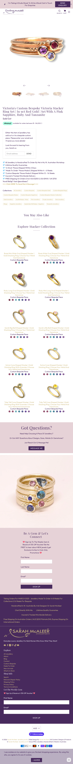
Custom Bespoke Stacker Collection (50, 195)
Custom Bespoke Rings (60, 190)
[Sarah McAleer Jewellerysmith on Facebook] (7, 646)
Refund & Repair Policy (12, 680)
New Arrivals (8, 668)
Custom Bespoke (29, 190)
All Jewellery (17, 190)
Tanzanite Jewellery (53, 204)
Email (23, 576)
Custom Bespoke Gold (43, 190)
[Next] (48, 85)
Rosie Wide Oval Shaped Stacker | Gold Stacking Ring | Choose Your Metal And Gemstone (53, 255)
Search (6, 677)
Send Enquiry (62, 4)
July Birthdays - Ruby (22, 199)
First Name (25, 557)
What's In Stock (9, 671)
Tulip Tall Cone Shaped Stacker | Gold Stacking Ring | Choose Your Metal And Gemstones (54, 404)
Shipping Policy (9, 682)
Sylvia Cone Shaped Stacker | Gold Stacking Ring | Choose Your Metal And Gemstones (54, 367)
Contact (7, 661)
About (6, 656)
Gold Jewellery (8, 199)
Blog (5, 659)
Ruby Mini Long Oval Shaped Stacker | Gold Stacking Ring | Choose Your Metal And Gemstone (53, 292)
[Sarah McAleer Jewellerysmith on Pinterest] (13, 646)
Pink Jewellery (35, 199)
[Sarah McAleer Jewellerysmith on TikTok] (15, 646)
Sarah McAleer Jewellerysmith (17, 739)
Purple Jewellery (48, 199)
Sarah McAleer (44, 739)
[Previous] (24, 85)
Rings (5, 204)
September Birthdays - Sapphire (34, 204)
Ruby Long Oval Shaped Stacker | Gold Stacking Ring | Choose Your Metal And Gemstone (19, 292)
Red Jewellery (60, 199)
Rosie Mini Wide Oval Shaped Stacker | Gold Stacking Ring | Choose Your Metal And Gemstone (19, 255)
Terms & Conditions (11, 687)
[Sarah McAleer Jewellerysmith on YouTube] (18, 646)
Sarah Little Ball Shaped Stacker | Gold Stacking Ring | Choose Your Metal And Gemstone (54, 330)
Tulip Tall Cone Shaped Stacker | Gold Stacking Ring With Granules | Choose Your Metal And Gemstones (19, 404)
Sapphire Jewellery (15, 204)
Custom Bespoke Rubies (11, 195)
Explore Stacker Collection (36, 226)
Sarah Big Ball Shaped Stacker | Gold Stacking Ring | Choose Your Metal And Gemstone (19, 330)
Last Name (25, 567)
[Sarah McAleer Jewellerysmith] (28, 12)
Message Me (36, 448)
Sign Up (36, 587)
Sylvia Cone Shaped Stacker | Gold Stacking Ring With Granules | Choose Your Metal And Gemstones (19, 367)
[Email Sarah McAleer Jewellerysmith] (5, 646)
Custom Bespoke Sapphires (29, 195)
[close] (71, 4)
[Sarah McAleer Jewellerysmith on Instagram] (10, 646)
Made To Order (9, 666)
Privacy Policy (9, 684)
